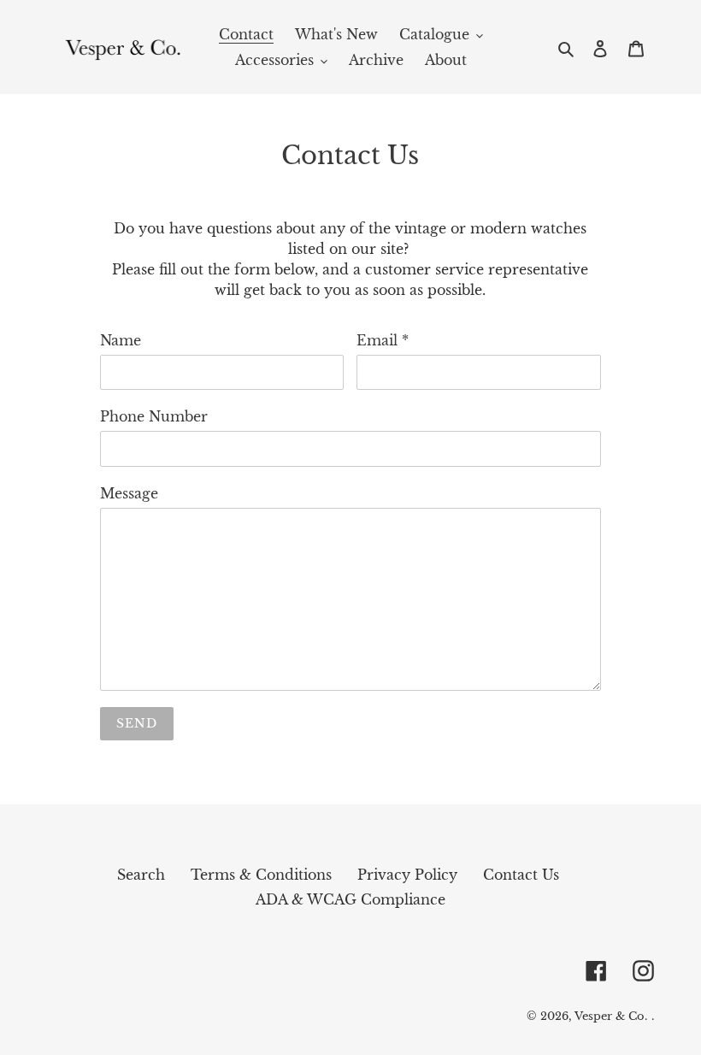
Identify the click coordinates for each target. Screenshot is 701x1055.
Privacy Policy (407, 874)
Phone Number (154, 416)
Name (120, 340)
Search (141, 874)
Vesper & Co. (610, 1016)
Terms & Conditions (261, 874)
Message (129, 493)
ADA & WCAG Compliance (350, 899)
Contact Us (521, 874)
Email (382, 340)
